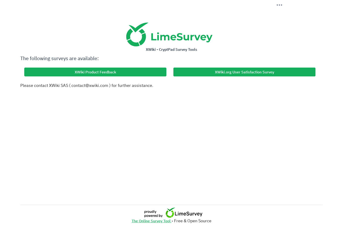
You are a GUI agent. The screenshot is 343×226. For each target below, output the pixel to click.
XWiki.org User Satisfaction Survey (244, 72)
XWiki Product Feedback (95, 72)
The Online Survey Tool (152, 221)
